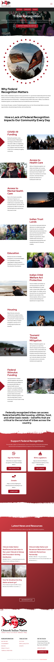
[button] (51, 3)
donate (35, 9)
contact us (42, 652)
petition (19, 9)
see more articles (27, 600)
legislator (27, 9)
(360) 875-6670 (41, 648)
